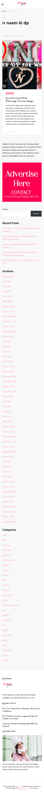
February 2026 (8, 306)
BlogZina (18, 786)
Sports (5, 640)
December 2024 (9, 376)
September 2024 (9, 391)
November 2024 (9, 381)
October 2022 (8, 486)
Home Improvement (10, 605)
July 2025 (6, 341)
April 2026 (7, 296)
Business (6, 545)
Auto (4, 535)
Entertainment (8, 560)
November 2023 (9, 441)
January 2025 (8, 371)
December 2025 (9, 316)
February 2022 (8, 496)
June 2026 (6, 286)
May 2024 (6, 411)
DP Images (9, 93)
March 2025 (7, 361)
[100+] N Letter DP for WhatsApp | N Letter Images (20, 100)
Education (6, 555)
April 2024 (7, 416)
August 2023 (8, 456)
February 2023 (8, 481)
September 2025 (9, 331)
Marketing (6, 620)
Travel (5, 655)
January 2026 (8, 311)
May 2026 (6, 291)
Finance (5, 575)
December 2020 (9, 522)
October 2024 (8, 386)
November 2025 (9, 321)
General (5, 590)
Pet (3, 625)
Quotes (5, 630)
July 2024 (6, 401)
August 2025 (8, 336)
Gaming (5, 585)
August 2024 (8, 396)
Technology (7, 650)
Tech (4, 645)
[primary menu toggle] (3, 4)
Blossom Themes (24, 788)
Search (5, 209)
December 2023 (9, 436)
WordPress (21, 790)
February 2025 (8, 366)
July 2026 (6, 281)
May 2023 (6, 466)
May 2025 (6, 351)
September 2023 (9, 451)
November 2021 (9, 512)
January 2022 (8, 501)
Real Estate (7, 635)
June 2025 (6, 346)
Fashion (5, 565)
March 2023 (7, 476)
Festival (5, 570)
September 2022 (9, 491)
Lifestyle (5, 615)
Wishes (5, 660)
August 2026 (8, 276)
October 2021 (8, 517)
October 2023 (8, 446)
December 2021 (9, 506)
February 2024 (8, 426)
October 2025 (8, 326)
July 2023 (6, 461)
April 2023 (7, 471)
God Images (7, 595)
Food (4, 580)
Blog (4, 540)
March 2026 (7, 301)
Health (5, 600)
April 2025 (7, 356)
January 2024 (8, 431)
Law (4, 610)
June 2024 (6, 406)
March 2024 (7, 421)
